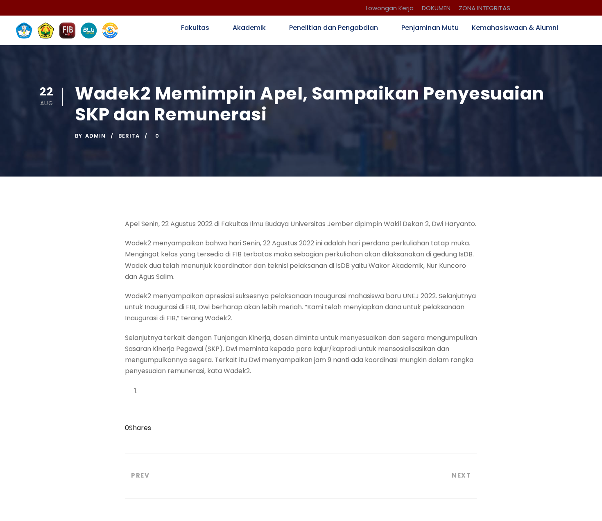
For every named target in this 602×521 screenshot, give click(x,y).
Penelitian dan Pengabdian (333, 27)
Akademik (249, 27)
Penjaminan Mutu (430, 27)
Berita (129, 136)
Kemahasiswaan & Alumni (515, 27)
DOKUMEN (436, 8)
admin (95, 136)
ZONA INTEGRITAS (484, 8)
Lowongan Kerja (390, 8)
